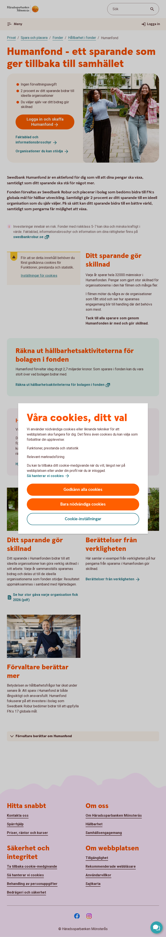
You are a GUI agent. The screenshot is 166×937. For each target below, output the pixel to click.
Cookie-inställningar (83, 519)
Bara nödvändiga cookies (83, 504)
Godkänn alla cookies (83, 489)
